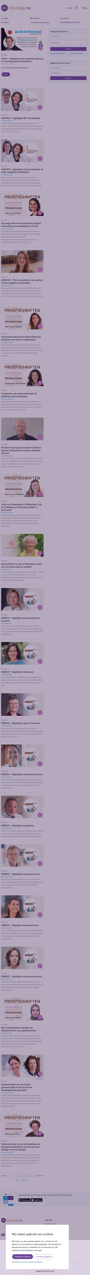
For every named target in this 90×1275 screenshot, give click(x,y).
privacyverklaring (36, 1262)
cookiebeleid (25, 1262)
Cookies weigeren (43, 1257)
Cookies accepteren (22, 1257)
